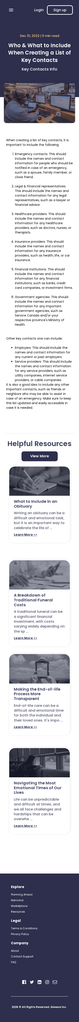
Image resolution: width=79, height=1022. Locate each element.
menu (11, 10)
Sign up (59, 10)
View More (39, 456)
